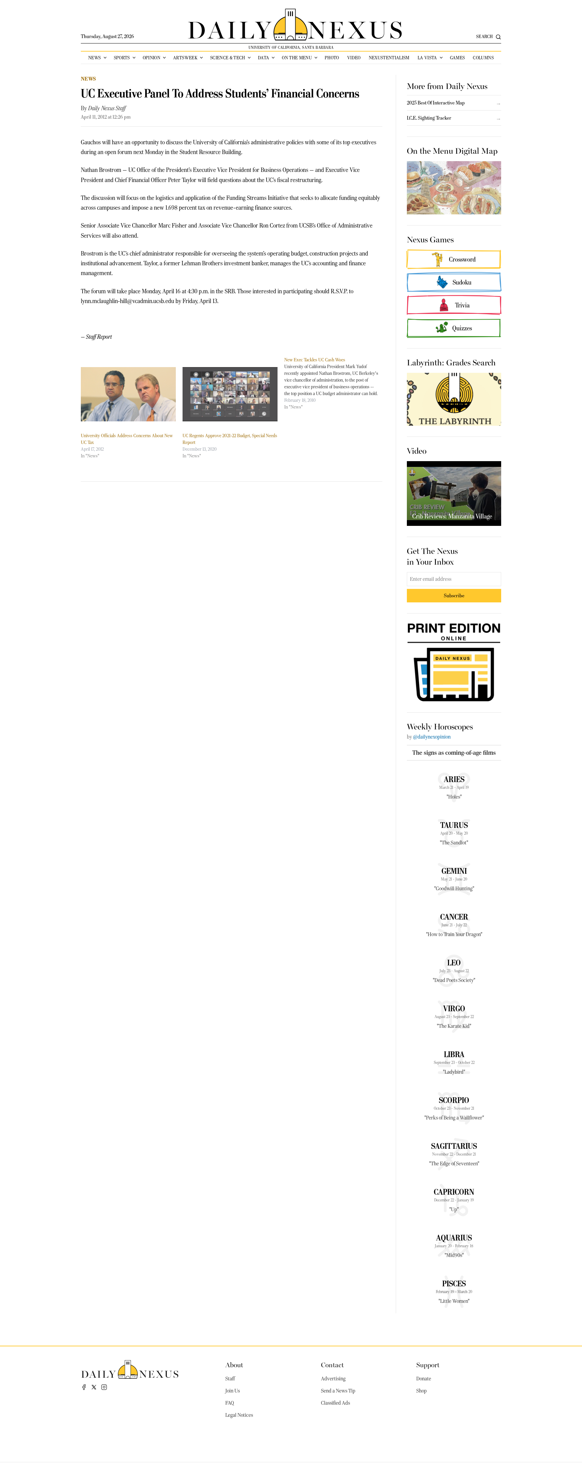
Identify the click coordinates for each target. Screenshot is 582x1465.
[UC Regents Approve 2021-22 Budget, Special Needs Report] (230, 394)
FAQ (229, 1403)
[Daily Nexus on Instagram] (104, 1387)
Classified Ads (335, 1403)
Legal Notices (239, 1415)
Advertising (333, 1379)
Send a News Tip (338, 1391)
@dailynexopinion (432, 737)
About (234, 1364)
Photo (332, 57)
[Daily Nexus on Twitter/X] (94, 1387)
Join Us (232, 1391)
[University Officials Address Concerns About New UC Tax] (128, 394)
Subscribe (454, 595)
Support (428, 1364)
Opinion (151, 57)
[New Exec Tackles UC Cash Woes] (335, 383)
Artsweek (185, 57)
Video (354, 57)
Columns (483, 57)
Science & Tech (227, 57)
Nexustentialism (389, 57)
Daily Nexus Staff (107, 108)
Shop (421, 1391)
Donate (423, 1379)
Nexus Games (430, 239)
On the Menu (297, 57)
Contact (332, 1364)
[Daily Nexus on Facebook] (84, 1387)
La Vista (427, 57)
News (94, 57)
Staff (230, 1379)
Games (457, 57)
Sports (122, 57)
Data (263, 57)
